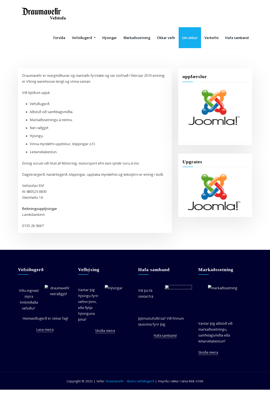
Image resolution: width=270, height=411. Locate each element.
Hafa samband (237, 37)
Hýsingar (109, 37)
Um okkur (190, 37)
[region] (214, 107)
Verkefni (211, 37)
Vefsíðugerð (82, 37)
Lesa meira (45, 329)
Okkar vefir (166, 37)
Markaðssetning (137, 37)
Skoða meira (105, 330)
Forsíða (59, 37)
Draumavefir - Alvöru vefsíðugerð (130, 381)
